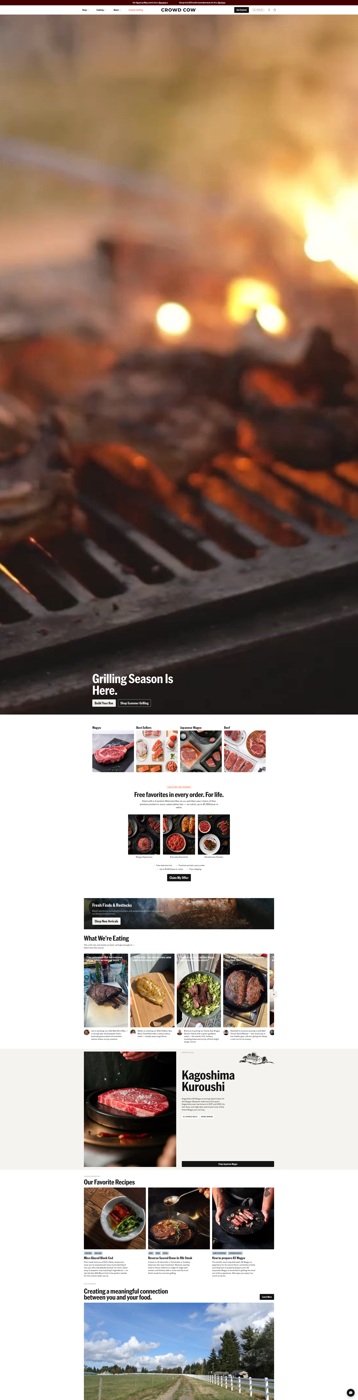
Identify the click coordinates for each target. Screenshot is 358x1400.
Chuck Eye (235, 1033)
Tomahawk (175, 1262)
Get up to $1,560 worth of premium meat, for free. (202, 2)
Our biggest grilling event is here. (146, 2)
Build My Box (179, 1394)
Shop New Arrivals (106, 921)
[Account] (269, 10)
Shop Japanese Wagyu (227, 1163)
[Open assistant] (351, 1393)
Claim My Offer (179, 877)
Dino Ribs (121, 1031)
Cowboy (186, 1262)
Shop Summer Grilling (134, 703)
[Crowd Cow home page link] (178, 10)
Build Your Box (104, 703)
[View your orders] (274, 10)
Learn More (267, 1296)
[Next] (274, 994)
